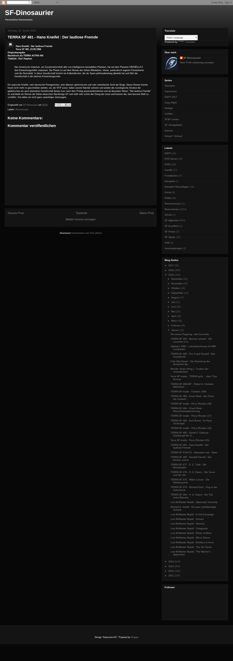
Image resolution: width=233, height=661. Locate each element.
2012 (171, 571)
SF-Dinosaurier (29, 12)
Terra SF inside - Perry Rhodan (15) (190, 440)
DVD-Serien (171, 158)
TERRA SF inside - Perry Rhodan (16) (191, 428)
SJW (167, 242)
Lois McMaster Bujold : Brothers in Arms (192, 542)
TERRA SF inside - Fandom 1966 (189, 391)
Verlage (169, 108)
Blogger (134, 637)
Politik (168, 198)
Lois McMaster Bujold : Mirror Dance (190, 537)
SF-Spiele (170, 237)
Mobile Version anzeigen (81, 219)
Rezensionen (22, 109)
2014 (171, 561)
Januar (175, 330)
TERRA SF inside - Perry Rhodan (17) (191, 415)
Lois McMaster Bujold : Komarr (187, 519)
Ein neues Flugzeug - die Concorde (190, 334)
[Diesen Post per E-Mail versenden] (56, 105)
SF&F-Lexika (172, 119)
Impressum (171, 91)
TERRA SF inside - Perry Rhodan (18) (191, 403)
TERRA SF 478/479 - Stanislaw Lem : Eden (194, 452)
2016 (171, 270)
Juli (173, 302)
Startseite (81, 213)
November (177, 283)
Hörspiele (170, 181)
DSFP (168, 153)
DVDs (168, 164)
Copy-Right (171, 102)
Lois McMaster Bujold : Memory (188, 523)
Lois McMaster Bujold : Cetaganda (189, 528)
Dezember (177, 279)
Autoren (169, 130)
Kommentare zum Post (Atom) (86, 233)
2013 (171, 566)
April (174, 316)
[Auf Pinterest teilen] (69, 105)
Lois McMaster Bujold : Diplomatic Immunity (194, 502)
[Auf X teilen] (63, 105)
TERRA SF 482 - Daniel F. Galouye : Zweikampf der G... (190, 434)
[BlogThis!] (59, 105)
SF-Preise (170, 231)
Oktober (176, 288)
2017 (171, 265)
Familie (168, 170)
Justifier (169, 113)
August (175, 297)
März (174, 320)
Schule (168, 214)
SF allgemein (172, 220)
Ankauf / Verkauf (173, 136)
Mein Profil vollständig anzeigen (197, 62)
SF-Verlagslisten (173, 125)
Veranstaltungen (173, 248)
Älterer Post (147, 213)
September (177, 293)
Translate (190, 41)
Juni (173, 306)
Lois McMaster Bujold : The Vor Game (191, 547)
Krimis (168, 192)
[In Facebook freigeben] (66, 105)
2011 (171, 575)
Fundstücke (171, 175)
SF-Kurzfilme (172, 226)
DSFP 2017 (171, 97)
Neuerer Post (16, 213)
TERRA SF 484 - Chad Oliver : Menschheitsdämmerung (187, 410)
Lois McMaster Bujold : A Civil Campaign (192, 514)
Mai (173, 311)
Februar (176, 325)
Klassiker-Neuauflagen (177, 186)
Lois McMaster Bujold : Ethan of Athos (191, 533)
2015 (171, 274)
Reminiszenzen (173, 203)
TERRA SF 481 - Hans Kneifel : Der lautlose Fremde (190, 446)
